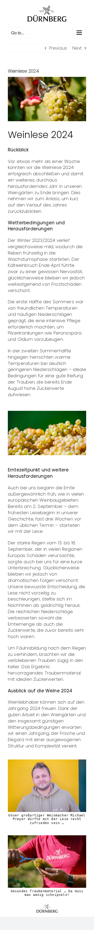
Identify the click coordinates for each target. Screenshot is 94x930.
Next (77, 48)
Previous (58, 48)
